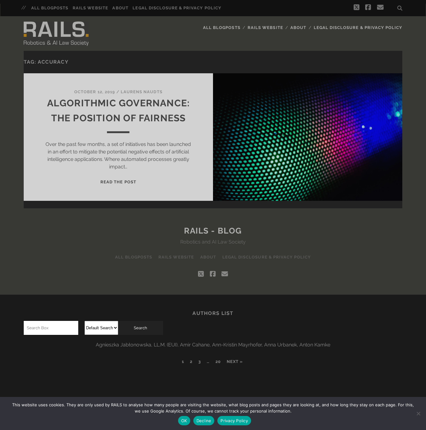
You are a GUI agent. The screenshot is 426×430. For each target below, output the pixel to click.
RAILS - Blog (213, 230)
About (120, 8)
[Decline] (418, 413)
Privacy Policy (234, 420)
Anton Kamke (314, 345)
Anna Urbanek (280, 345)
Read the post (118, 182)
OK (184, 420)
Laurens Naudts (141, 91)
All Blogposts (50, 8)
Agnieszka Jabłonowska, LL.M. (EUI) (136, 345)
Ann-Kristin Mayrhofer (237, 345)
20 (218, 361)
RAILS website (90, 8)
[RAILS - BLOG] (56, 32)
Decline (203, 420)
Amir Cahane (195, 345)
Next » (235, 361)
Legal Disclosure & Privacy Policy (177, 8)
